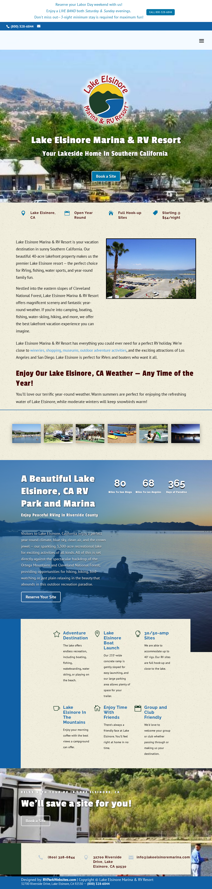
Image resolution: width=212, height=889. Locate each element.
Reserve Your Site (41, 597)
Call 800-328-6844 (160, 12)
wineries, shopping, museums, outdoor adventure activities (78, 350)
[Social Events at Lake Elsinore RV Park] (90, 441)
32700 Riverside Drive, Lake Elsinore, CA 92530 (109, 861)
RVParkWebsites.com (59, 879)
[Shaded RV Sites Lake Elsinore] (58, 441)
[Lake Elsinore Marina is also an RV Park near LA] (153, 441)
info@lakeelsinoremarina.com (163, 857)
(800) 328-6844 (61, 857)
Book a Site (106, 176)
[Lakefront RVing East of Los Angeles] (185, 441)
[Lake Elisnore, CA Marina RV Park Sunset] (26, 433)
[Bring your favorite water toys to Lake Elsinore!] (122, 441)
